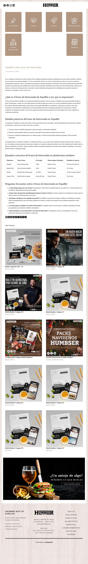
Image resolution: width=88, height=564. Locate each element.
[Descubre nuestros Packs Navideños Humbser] (64, 340)
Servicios (71, 518)
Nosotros (71, 515)
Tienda (71, 534)
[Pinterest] (16, 217)
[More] (26, 217)
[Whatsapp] (23, 217)
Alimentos (71, 521)
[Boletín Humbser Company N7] (64, 294)
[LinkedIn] (14, 5)
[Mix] (21, 217)
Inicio (71, 511)
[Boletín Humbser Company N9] (64, 249)
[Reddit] (11, 217)
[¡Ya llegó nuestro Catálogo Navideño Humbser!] (23, 340)
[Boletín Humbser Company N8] (23, 294)
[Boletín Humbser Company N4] (23, 430)
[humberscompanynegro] (51, 5)
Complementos (11, 529)
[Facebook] (7, 5)
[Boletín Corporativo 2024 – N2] (23, 249)
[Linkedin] (14, 217)
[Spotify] (4, 5)
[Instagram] (11, 5)
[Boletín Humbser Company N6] (23, 385)
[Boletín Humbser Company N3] (64, 430)
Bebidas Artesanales (14, 526)
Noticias (71, 531)
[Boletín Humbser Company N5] (64, 385)
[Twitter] (9, 217)
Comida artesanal (12, 523)
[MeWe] (18, 217)
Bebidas (71, 525)
